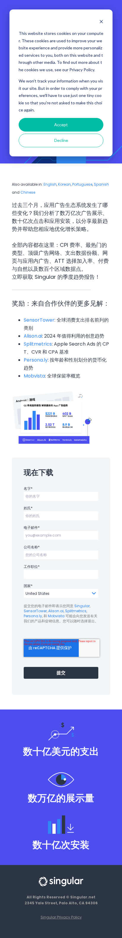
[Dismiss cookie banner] (101, 22)
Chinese (27, 192)
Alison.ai (33, 336)
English (50, 184)
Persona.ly (36, 360)
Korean (64, 184)
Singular (82, 605)
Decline (61, 140)
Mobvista (34, 375)
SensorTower (39, 320)
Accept (61, 124)
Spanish (101, 184)
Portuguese (82, 184)
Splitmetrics (38, 344)
